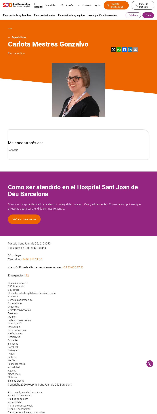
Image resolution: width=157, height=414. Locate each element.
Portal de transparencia (20, 405)
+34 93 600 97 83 (73, 267)
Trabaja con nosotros (19, 320)
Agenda (12, 370)
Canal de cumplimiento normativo (26, 412)
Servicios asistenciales (20, 300)
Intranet (12, 316)
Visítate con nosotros (24, 219)
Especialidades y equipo (71, 15)
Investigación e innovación (102, 15)
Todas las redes (16, 364)
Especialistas (19, 37)
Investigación (15, 323)
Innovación (14, 326)
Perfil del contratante (19, 409)
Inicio (10, 28)
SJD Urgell (13, 289)
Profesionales (15, 333)
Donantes (13, 340)
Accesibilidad (15, 402)
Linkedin (12, 357)
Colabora (133, 15)
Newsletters (14, 374)
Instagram (13, 350)
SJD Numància (16, 286)
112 (26, 275)
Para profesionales (44, 15)
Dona (148, 15)
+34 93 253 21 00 (31, 259)
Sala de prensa (16, 380)
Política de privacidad (19, 395)
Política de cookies (18, 399)
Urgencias (13, 306)
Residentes (14, 337)
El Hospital (38, 5)
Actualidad (51, 5)
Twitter (11, 353)
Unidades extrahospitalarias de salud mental (32, 293)
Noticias (12, 377)
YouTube (12, 360)
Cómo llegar (14, 255)
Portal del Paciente (144, 5)
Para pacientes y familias (17, 15)
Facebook (13, 347)
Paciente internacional (117, 5)
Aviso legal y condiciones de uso (25, 392)
